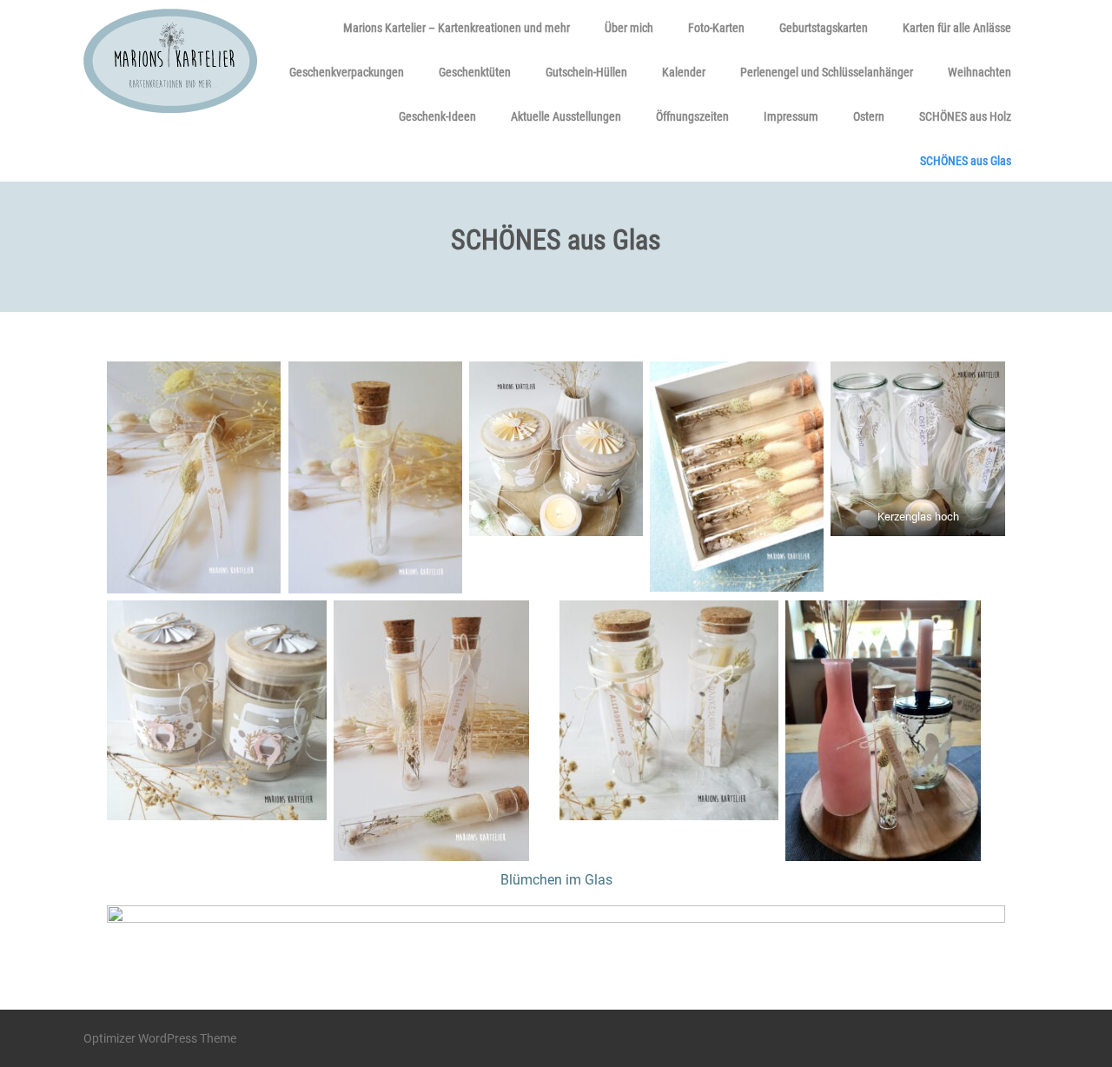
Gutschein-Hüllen (586, 72)
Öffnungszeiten (692, 116)
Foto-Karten (716, 28)
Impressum (791, 116)
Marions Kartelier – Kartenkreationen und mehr (456, 28)
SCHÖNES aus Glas (965, 161)
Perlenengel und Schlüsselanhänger (826, 72)
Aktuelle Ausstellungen (566, 116)
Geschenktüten (475, 72)
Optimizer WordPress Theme (159, 1038)
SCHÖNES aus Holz (965, 116)
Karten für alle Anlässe (957, 28)
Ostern (868, 116)
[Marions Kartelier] (170, 117)
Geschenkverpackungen (346, 72)
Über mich (629, 28)
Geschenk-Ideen (437, 116)
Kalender (683, 72)
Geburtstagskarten (823, 28)
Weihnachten (979, 72)
